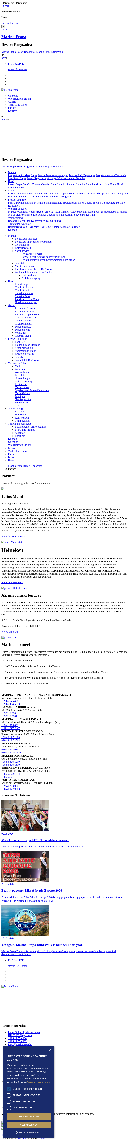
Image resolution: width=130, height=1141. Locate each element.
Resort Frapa (15, 184)
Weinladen (51, 196)
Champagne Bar (23, 323)
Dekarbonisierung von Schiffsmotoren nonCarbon (48, 259)
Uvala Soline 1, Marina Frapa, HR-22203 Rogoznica (24, 1034)
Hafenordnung (29, 275)
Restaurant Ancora (18, 193)
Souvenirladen (81, 214)
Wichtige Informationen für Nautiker (66, 178)
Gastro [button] (11, 190)
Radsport (75, 226)
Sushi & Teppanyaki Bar (63, 193)
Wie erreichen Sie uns (19, 98)
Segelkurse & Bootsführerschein (32, 390)
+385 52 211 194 (10, 776)
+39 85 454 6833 (10, 704)
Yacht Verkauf (38, 214)
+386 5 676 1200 (10, 761)
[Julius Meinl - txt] (11, 542)
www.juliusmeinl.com (13, 536)
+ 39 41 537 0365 (10, 728)
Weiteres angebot (17, 363)
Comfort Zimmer (32, 184)
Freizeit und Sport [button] (17, 199)
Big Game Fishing (49, 226)
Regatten (13, 220)
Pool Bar (13, 202)
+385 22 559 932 (17, 1041)
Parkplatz (48, 211)
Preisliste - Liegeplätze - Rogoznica (27, 178)
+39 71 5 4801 (9, 716)
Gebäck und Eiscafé (88, 193)
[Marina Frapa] (9, 89)
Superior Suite (83, 184)
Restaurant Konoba (39, 193)
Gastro (11, 305)
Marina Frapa (13, 37)
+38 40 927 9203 (10, 789)
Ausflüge (65, 226)
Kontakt (12, 229)
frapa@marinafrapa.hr (20, 1044)
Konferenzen (38, 220)
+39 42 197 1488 (10, 737)
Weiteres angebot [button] (17, 208)
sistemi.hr (22, 1138)
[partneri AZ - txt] (11, 637)
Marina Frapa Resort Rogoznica (25, 465)
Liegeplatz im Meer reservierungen (49, 175)
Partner (12, 107)
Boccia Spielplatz (94, 202)
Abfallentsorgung (31, 278)
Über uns (13, 95)
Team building (53, 220)
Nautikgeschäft (65, 214)
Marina (12, 235)
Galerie (12, 101)
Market (12, 211)
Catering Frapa (65, 196)
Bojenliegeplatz (91, 175)
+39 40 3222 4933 (11, 752)
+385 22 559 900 (17, 1038)
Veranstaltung (15, 408)
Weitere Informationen (38, 1081)
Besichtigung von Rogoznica (23, 226)
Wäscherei (22, 211)
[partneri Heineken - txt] (14, 588)
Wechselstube (35, 211)
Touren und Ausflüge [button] (19, 223)
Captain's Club (107, 193)
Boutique (52, 214)
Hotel (11, 281)
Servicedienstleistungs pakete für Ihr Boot (44, 256)
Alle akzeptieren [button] (29, 1116)
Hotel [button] (11, 181)
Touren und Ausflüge (19, 423)
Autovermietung (78, 211)
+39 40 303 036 (9, 749)
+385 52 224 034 (10, 773)
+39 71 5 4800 (9, 713)
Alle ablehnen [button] (28, 1124)
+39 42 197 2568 (10, 740)
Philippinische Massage (30, 202)
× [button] (49, 1050)
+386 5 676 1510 (10, 764)
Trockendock (76, 175)
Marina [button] (12, 172)
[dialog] (28, 1092)
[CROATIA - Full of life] (2, 1122)
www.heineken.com (12, 582)
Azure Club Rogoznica (27, 360)
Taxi (92, 214)
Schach (108, 202)
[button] (29, 1132)
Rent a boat (94, 211)
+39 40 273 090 (9, 785)
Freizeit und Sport (17, 338)
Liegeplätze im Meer (19, 175)
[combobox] (45, 1050)
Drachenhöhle (37, 196)
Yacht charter (108, 211)
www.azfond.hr (9, 631)
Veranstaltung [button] (15, 217)
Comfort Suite (48, 184)
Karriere (12, 110)
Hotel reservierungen (26, 302)
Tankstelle (120, 175)
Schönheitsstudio (53, 202)
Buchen (5, 5)
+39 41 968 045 (9, 725)
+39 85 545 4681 (10, 701)
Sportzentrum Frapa (73, 202)
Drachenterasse (21, 196)
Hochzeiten (24, 220)
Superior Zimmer (66, 184)
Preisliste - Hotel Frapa (104, 184)
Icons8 (41, 1138)
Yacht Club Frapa (17, 104)
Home (11, 460)
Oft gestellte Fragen (32, 253)
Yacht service (108, 175)
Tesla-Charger (61, 211)
